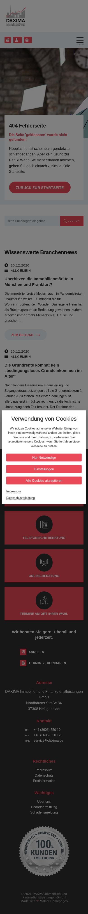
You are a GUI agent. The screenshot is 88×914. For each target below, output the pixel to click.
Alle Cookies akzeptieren (44, 480)
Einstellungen (44, 469)
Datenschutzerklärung (20, 497)
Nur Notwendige (44, 457)
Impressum (13, 491)
